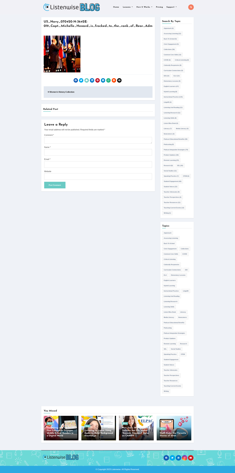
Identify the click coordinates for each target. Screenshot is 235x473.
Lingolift (167, 102)
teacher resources (172, 202)
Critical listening (182, 60)
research (168, 165)
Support (170, 7)
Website (47, 171)
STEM (186, 176)
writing (167, 213)
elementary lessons (172, 81)
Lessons (127, 7)
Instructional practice (173, 97)
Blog (50, 423)
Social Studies (170, 171)
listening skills (170, 118)
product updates (171, 155)
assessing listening (172, 33)
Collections (169, 49)
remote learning (171, 160)
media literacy (182, 128)
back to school (170, 39)
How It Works (143, 7)
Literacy (168, 128)
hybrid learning (170, 92)
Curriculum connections (173, 70)
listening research (172, 113)
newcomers (169, 134)
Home (116, 7)
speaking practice (171, 176)
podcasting (169, 144)
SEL (180, 165)
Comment (49, 135)
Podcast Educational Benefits (175, 139)
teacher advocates (172, 192)
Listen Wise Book (171, 123)
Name (47, 147)
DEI (166, 76)
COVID (167, 60)
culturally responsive (172, 65)
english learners (171, 86)
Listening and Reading (173, 107)
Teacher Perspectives (172, 197)
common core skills (172, 55)
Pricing (159, 7)
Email (47, 159)
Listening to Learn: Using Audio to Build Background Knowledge (98, 433)
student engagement (172, 181)
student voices (170, 187)
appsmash (169, 28)
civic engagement (171, 44)
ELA (177, 76)
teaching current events (174, 208)
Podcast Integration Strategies (176, 150)
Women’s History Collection (61, 92)
